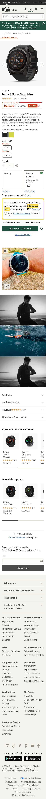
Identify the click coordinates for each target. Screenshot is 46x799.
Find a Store (7, 730)
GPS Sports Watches (14, 33)
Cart (36, 9)
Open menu (41, 9)
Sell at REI (6, 703)
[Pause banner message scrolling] (43, 23)
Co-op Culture (8, 699)
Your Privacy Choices (32, 778)
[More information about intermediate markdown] (39, 105)
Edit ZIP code (29, 191)
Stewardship (30, 714)
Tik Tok (14, 746)
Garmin (5, 90)
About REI (29, 696)
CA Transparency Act (31, 788)
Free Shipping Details (34, 655)
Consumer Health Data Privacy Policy (23, 785)
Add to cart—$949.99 (20, 228)
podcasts (38, 746)
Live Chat (6, 733)
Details (27, 195)
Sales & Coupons (32, 651)
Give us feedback (16, 537)
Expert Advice (30, 669)
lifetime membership (21, 213)
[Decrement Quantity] (4, 165)
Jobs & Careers (9, 696)
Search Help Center (11, 726)
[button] (23, 64)
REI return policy (23, 234)
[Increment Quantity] (16, 165)
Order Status (30, 621)
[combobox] (23, 16)
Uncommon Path (32, 677)
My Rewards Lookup (11, 628)
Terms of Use (10, 778)
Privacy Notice (11, 782)
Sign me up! (23, 568)
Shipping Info (30, 640)
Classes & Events (32, 673)
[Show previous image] (4, 64)
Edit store (6, 191)
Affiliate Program (10, 707)
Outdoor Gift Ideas (11, 651)
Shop (14, 9)
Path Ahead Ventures (34, 681)
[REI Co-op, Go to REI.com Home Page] (6, 9)
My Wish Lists (8, 632)
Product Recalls (12, 788)
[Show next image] (41, 64)
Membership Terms (23, 792)
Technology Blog (32, 711)
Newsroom (29, 707)
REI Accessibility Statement (23, 795)
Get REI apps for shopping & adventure (23, 753)
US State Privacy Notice (31, 782)
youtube (32, 746)
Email (4, 556)
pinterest (26, 746)
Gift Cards (6, 655)
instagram (7, 746)
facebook (20, 746)
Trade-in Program (10, 684)
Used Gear (7, 680)
